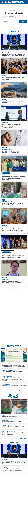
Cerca (22, 21)
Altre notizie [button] (22, 391)
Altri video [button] (23, 474)
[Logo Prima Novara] (14, 2)
